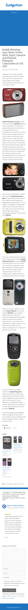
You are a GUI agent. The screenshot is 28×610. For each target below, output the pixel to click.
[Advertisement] (14, 30)
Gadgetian (14, 5)
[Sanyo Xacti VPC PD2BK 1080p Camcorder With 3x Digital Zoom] (18, 440)
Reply (6, 537)
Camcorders (8, 484)
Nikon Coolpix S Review (15, 505)
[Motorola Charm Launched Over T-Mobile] (7, 442)
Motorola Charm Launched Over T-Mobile (6, 451)
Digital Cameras (18, 484)
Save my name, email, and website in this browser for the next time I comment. (14, 583)
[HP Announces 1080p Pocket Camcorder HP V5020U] (7, 462)
